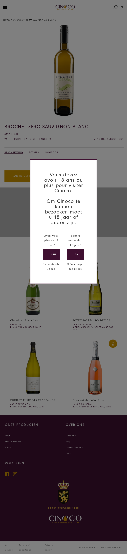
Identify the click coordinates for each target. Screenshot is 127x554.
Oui (53, 254)
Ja (76, 254)
